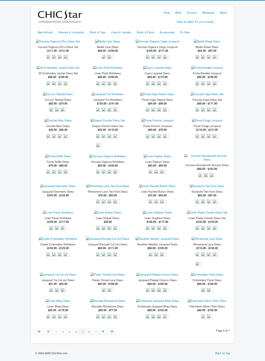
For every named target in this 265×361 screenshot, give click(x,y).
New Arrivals (45, 32)
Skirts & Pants (145, 32)
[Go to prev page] (48, 332)
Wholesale (208, 12)
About (223, 12)
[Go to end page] (112, 332)
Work (178, 12)
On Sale (185, 32)
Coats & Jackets (121, 32)
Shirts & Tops (97, 32)
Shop (167, 12)
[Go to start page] (39, 332)
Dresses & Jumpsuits (71, 32)
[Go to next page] (103, 332)
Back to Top (222, 353)
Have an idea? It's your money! (195, 22)
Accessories (167, 32)
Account (192, 12)
